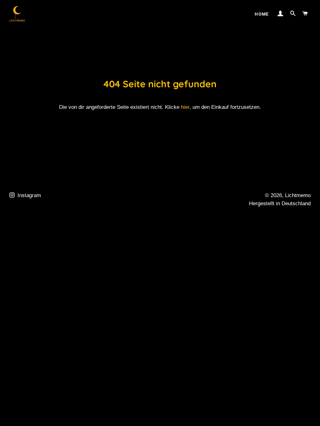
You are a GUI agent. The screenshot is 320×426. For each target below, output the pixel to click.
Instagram (28, 195)
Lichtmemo (298, 195)
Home (262, 14)
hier (185, 107)
